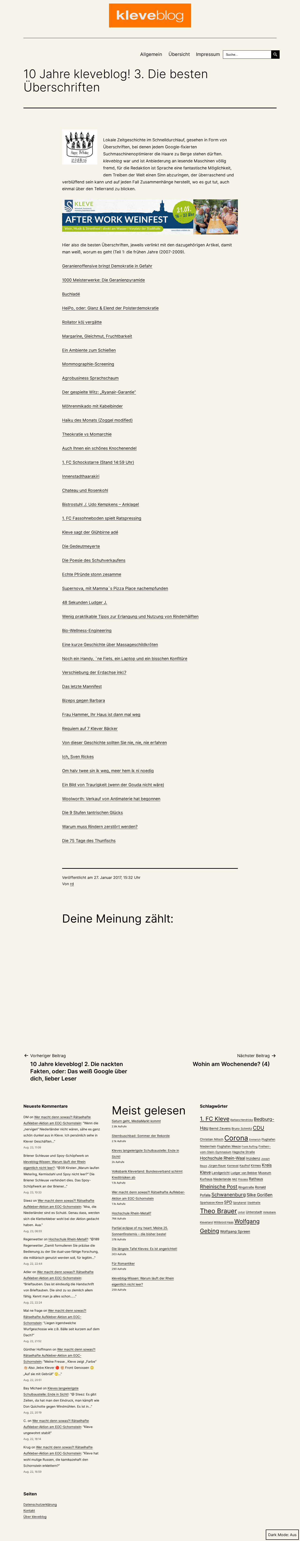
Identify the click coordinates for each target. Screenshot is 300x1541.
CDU (258, 1128)
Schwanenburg (228, 1195)
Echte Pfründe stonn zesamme (91, 574)
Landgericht (221, 1173)
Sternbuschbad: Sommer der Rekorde (141, 1136)
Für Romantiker (123, 1263)
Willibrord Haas (223, 1222)
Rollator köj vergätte (82, 322)
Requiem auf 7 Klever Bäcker (90, 728)
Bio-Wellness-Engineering (87, 630)
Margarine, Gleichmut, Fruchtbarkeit (97, 336)
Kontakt (29, 1510)
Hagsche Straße (243, 1152)
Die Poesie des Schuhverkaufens (93, 560)
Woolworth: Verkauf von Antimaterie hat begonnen (111, 798)
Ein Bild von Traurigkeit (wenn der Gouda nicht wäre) (113, 784)
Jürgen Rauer (217, 1165)
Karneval (233, 1165)
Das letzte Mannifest (82, 686)
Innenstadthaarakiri (80, 476)
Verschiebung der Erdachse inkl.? (94, 672)
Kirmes (256, 1165)
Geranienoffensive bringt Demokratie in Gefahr (107, 265)
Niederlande (222, 1179)
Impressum (208, 54)
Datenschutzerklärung (40, 1504)
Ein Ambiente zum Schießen (89, 350)
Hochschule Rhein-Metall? (68, 1239)
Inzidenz (253, 1158)
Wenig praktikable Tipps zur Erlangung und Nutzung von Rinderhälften (130, 616)
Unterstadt (254, 1212)
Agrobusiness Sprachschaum (90, 378)
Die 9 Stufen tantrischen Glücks (92, 812)
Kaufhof (245, 1165)
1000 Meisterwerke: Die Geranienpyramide (103, 280)
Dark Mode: (278, 1534)
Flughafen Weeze (229, 1146)
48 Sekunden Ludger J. (84, 602)
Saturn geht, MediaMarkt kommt (136, 1121)
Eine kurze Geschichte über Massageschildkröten (110, 644)
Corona (236, 1138)
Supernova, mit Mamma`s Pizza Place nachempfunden (115, 588)
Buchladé (71, 294)
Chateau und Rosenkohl (85, 490)
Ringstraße (246, 1187)
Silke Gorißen (260, 1194)
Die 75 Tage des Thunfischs (89, 840)
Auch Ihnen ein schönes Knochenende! (99, 448)
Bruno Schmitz (242, 1128)
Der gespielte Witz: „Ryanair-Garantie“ (99, 392)
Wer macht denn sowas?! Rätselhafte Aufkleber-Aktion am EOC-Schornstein (54, 1317)
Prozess (243, 1179)
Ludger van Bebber (244, 1173)
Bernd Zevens (220, 1128)
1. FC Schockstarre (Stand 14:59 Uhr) (98, 462)
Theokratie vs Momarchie (87, 434)
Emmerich (255, 1139)
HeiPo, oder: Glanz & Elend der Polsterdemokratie (110, 308)
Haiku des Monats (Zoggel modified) (97, 420)
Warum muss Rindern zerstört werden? (100, 826)
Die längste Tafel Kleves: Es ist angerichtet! (144, 1249)
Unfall (241, 1212)
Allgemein (151, 54)
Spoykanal (239, 1202)
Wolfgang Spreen (235, 1231)
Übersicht (179, 54)
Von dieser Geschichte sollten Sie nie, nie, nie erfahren (114, 742)
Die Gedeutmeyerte (81, 546)
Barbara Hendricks (241, 1119)
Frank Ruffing (250, 1146)
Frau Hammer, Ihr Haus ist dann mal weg (101, 714)
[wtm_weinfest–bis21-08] (150, 216)
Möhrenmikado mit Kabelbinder (92, 406)
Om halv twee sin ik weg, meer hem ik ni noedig (108, 770)
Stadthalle (253, 1202)
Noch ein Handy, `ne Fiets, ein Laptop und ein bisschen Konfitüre (124, 658)
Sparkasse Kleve (211, 1202)
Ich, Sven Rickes (78, 756)
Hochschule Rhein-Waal (222, 1158)
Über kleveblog (34, 1517)
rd (72, 883)
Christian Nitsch (211, 1139)
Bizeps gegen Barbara (83, 700)
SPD (228, 1202)
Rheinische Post (218, 1186)
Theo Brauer (218, 1211)
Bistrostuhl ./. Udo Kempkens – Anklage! (100, 504)
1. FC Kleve (214, 1118)
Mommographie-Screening (88, 364)
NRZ (234, 1179)
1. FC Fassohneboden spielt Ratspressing (101, 518)
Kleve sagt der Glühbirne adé (90, 532)
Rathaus (256, 1179)
